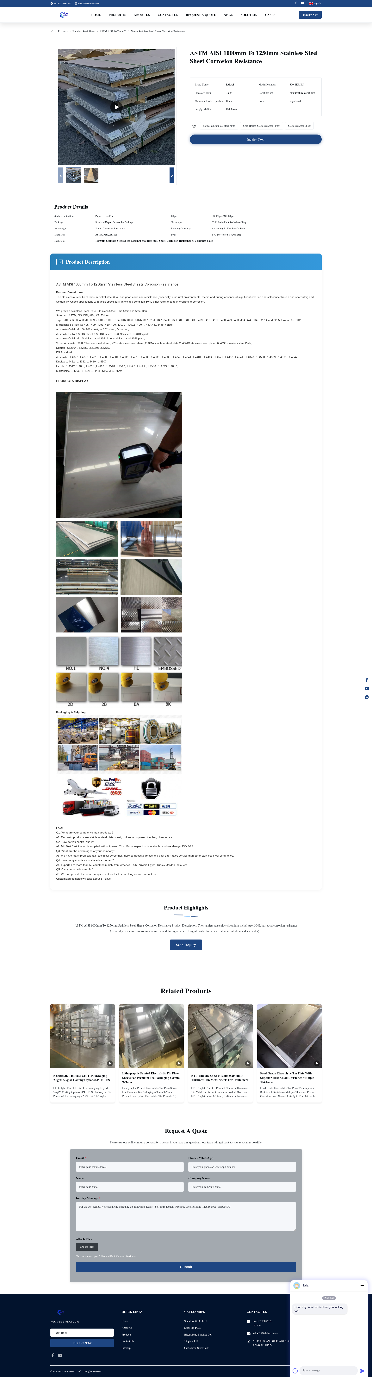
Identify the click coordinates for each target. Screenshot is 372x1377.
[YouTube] (367, 688)
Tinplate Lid (191, 1341)
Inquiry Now (310, 15)
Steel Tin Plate (192, 1328)
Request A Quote (201, 14)
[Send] (362, 1371)
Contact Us (168, 14)
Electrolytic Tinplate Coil (198, 1334)
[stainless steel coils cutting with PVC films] (116, 107)
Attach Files (84, 1239)
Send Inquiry (186, 944)
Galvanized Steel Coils (196, 1348)
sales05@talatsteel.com (88, 3)
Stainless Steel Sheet (83, 31)
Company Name (199, 1178)
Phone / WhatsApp (200, 1158)
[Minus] (362, 1285)
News (228, 14)
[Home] (51, 31)
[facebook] (52, 1355)
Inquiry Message (88, 1198)
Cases (270, 14)
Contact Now (82, 1096)
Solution (249, 14)
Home (96, 14)
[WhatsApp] (367, 697)
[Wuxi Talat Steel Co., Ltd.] (64, 15)
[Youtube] (302, 3)
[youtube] (60, 1355)
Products (117, 14)
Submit (186, 1267)
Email (81, 1158)
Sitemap (126, 1348)
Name (80, 1178)
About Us (142, 14)
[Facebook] (295, 3)
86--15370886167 (262, 1321)
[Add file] (295, 1371)
